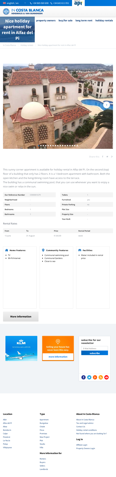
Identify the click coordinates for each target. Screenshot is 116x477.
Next (106, 104)
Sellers (42, 465)
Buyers (42, 462)
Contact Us (99, 9)
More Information (20, 316)
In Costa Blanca (9, 45)
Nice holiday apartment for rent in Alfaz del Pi (57, 45)
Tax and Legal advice (84, 423)
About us (86, 9)
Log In (110, 9)
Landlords (44, 469)
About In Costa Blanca (85, 419)
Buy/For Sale (65, 20)
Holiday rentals (104, 20)
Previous (9, 104)
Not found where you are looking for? (91, 433)
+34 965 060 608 (40, 3)
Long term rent (84, 20)
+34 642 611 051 (61, 3)
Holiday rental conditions (86, 430)
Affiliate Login (81, 445)
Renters (43, 458)
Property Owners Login (85, 448)
